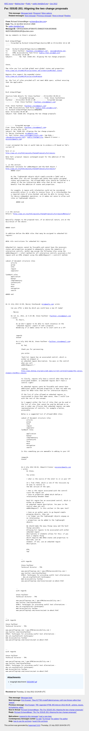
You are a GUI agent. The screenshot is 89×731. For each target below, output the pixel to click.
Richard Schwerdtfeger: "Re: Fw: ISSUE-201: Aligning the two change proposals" (52, 710)
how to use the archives (22, 721)
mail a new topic (45, 716)
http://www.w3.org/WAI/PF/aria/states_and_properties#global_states (34, 70)
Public (28, 4)
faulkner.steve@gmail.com (36, 51)
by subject (55, 719)
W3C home (8, 4)
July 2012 (53, 4)
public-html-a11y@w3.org (49, 53)
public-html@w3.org (40, 4)
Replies (68, 16)
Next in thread (58, 16)
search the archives (40, 721)
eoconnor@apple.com (13, 139)
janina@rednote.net (58, 51)
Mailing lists (19, 4)
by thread (46, 719)
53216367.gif (32, 682)
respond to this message (28, 716)
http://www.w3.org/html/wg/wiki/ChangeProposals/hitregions (30, 153)
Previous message (44, 16)
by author (64, 719)
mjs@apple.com (31, 133)
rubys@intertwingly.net (15, 137)
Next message (30, 16)
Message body (26, 13)
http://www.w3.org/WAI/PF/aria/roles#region (24, 76)
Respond (37, 13)
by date (39, 719)
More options (47, 13)
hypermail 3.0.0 (34, 725)
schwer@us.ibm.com (38, 21)
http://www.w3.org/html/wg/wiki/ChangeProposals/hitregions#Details (41, 214)
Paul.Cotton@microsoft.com (31, 135)
